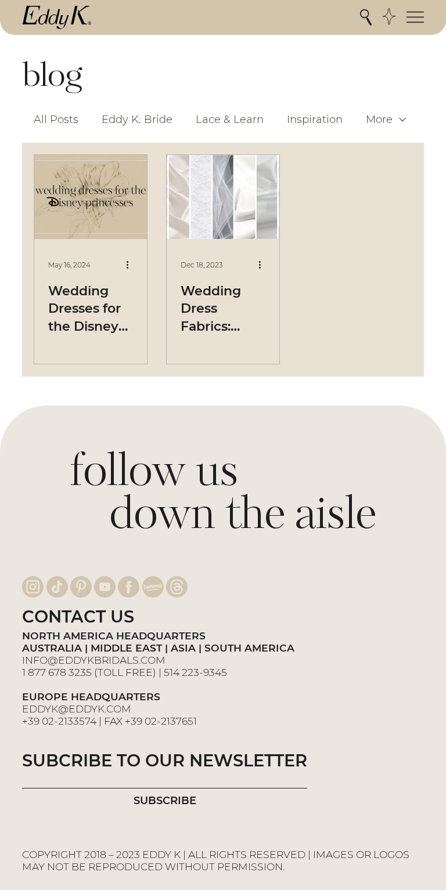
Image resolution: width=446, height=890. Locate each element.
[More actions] (131, 265)
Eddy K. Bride (137, 119)
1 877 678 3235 (57, 672)
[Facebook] (128, 587)
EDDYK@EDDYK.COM (76, 709)
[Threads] (177, 587)
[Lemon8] (153, 587)
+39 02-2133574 (59, 721)
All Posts (56, 119)
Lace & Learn (230, 119)
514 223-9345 (195, 672)
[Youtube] (105, 587)
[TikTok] (57, 587)
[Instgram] (33, 587)
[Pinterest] (81, 587)
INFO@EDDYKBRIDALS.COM (95, 660)
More (379, 119)
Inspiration (315, 119)
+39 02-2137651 (161, 721)
